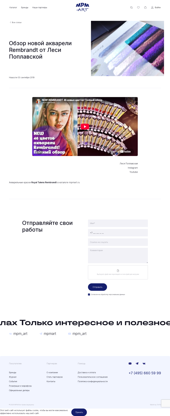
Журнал (12, 377)
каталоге (63, 182)
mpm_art (20, 333)
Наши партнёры (39, 7)
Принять (79, 412)
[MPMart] (82, 7)
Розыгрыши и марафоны (20, 386)
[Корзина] (145, 7)
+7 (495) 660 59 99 (145, 373)
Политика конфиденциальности (93, 381)
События (13, 381)
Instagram (133, 167)
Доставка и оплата (87, 372)
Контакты (51, 381)
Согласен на (108, 294)
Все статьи (16, 22)
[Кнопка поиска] (131, 7)
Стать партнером (55, 377)
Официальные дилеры (19, 390)
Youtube (134, 172)
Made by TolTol (155, 405)
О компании (52, 372)
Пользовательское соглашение (93, 377)
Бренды (24, 7)
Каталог (13, 7)
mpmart (50, 333)
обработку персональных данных (112, 294)
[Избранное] (138, 7)
